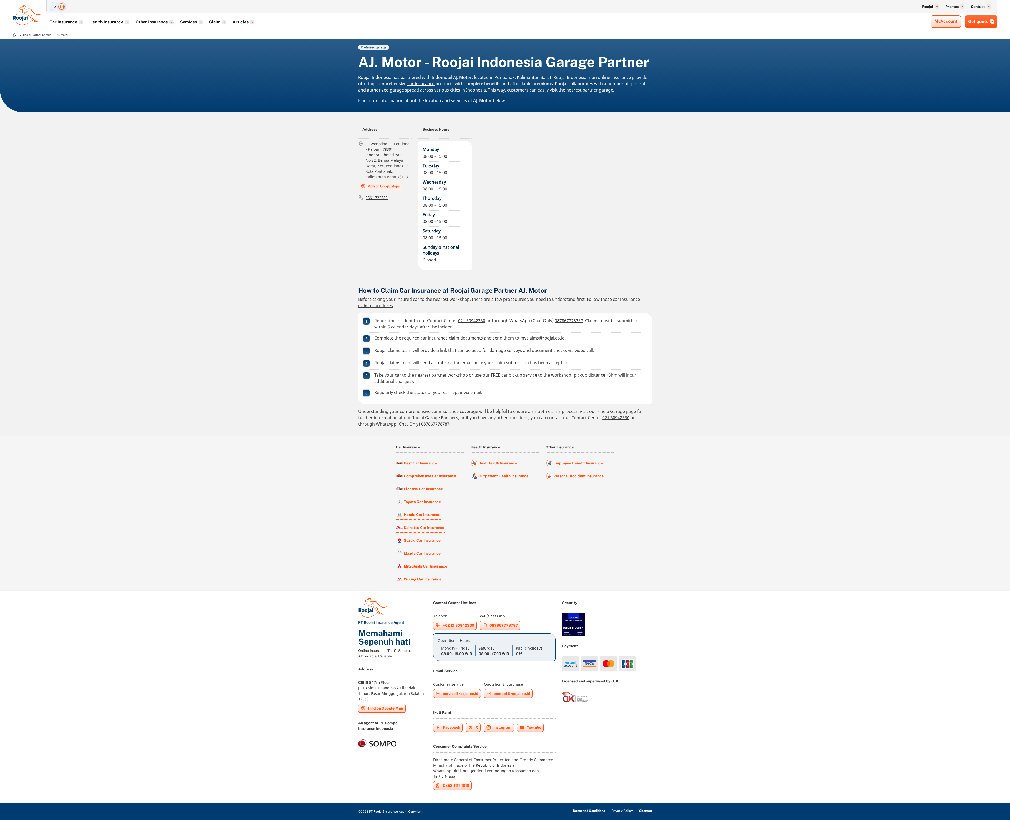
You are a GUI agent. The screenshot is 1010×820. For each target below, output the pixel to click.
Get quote (978, 21)
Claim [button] (214, 21)
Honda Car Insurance (422, 515)
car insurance (421, 84)
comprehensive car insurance (429, 411)
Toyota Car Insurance (422, 502)
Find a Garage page (616, 411)
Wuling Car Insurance (422, 579)
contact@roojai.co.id (512, 693)
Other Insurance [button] (151, 21)
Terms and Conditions (589, 811)
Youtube (534, 727)
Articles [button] (241, 21)
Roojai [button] (927, 6)
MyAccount (945, 21)
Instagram (502, 727)
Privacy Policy (622, 811)
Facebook (451, 727)
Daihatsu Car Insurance (424, 527)
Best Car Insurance (420, 463)
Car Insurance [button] (63, 21)
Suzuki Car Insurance (422, 540)
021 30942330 (471, 320)
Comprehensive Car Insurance (430, 476)
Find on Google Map (385, 708)
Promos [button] (952, 6)
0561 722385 (377, 197)
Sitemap (645, 811)
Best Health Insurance (497, 463)
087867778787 (569, 320)
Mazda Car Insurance (422, 553)
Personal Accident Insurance (578, 476)
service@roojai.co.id (460, 693)
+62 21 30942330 (458, 625)
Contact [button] (978, 6)
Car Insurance (408, 447)
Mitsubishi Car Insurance (425, 566)
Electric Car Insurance (423, 489)
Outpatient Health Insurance (503, 476)
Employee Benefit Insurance (578, 463)
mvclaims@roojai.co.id (542, 338)
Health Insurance (485, 447)
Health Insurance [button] (106, 21)
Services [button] (188, 21)
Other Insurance (560, 447)
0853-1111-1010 (456, 785)
